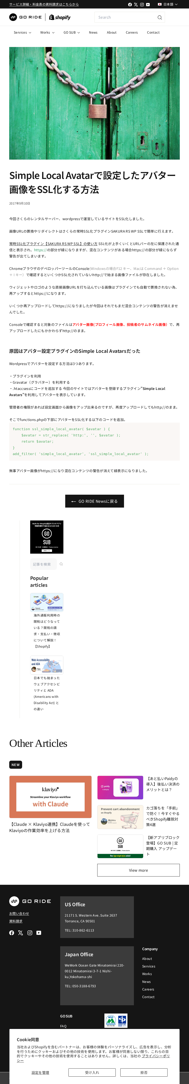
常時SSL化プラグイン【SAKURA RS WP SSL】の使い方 (53, 243)
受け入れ (92, 1072)
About (112, 32)
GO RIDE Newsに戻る (98, 501)
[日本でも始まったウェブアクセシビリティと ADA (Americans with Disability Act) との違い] (46, 665)
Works (45, 32)
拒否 (144, 1072)
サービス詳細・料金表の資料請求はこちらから (44, 4)
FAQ (63, 1026)
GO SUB (70, 32)
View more (138, 870)
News (93, 32)
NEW (16, 764)
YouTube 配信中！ (172, 17)
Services (21, 32)
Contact (153, 32)
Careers (132, 32)
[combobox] (129, 17)
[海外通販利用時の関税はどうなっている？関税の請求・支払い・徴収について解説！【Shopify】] (46, 602)
